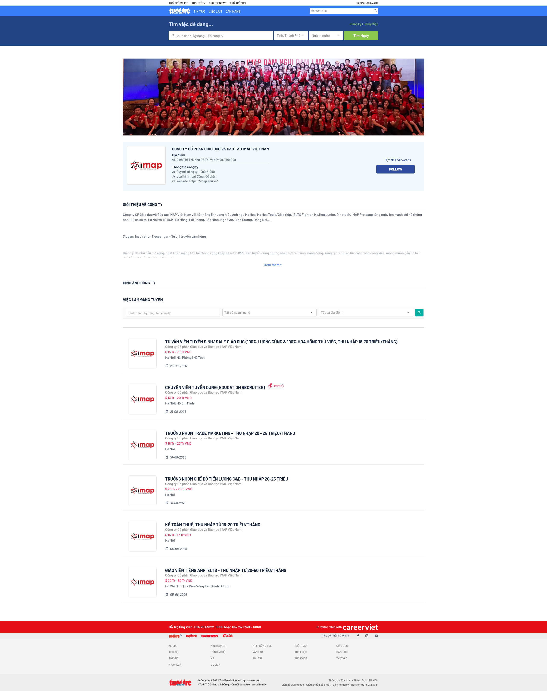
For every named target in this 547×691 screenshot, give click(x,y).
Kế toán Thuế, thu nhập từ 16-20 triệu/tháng (212, 524)
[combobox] (221, 35)
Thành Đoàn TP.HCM (366, 680)
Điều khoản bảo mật (318, 684)
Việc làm (215, 11)
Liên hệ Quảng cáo (293, 684)
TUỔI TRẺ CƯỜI (238, 2)
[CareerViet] (360, 627)
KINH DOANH (218, 645)
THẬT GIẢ (341, 658)
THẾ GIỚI (174, 658)
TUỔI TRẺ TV (198, 2)
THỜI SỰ (173, 652)
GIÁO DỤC (342, 645)
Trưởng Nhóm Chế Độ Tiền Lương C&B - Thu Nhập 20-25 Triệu (226, 478)
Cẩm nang (232, 11)
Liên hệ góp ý (341, 684)
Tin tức (199, 11)
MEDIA (172, 645)
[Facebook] (358, 636)
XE (212, 658)
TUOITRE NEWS (217, 2)
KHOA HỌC (300, 652)
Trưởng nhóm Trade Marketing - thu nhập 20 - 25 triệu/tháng (230, 433)
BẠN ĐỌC (342, 652)
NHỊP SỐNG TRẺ (262, 645)
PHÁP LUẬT (175, 664)
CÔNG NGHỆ (218, 652)
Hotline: (364, 684)
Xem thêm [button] (271, 265)
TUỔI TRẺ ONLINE (178, 2)
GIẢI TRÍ (257, 658)
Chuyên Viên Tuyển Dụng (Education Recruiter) (215, 387)
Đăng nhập (370, 24)
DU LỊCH (215, 664)
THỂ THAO (300, 645)
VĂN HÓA (258, 652)
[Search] (375, 10)
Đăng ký (355, 24)
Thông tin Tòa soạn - (341, 680)
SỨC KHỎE (300, 658)
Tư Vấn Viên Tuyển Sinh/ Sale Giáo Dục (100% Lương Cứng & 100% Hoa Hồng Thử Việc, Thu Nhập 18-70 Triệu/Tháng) (281, 341)
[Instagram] (366, 636)
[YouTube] (376, 636)
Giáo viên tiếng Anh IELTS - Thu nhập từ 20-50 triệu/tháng (225, 570)
